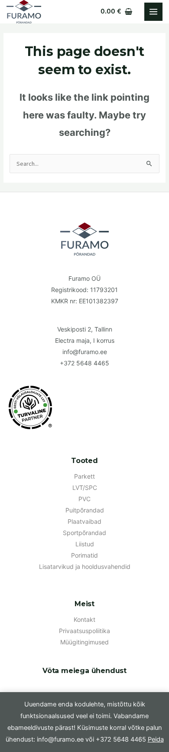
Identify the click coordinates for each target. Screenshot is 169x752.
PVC (84, 498)
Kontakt (84, 619)
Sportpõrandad (84, 532)
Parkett (84, 476)
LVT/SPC (84, 487)
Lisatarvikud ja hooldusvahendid (84, 566)
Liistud (84, 544)
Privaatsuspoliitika (84, 630)
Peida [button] (156, 739)
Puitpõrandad (84, 510)
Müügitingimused (84, 642)
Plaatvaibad (84, 521)
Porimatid (84, 555)
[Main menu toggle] (153, 12)
